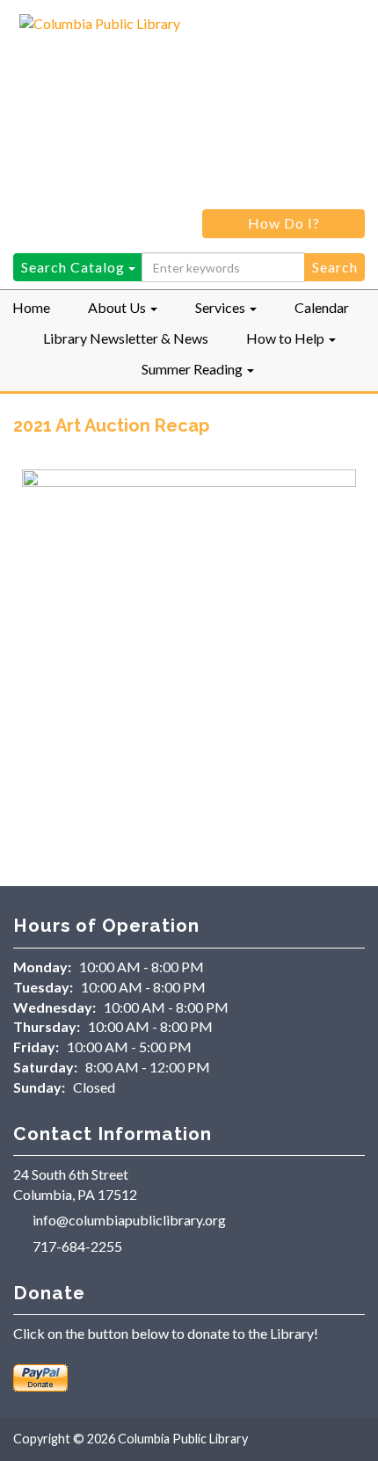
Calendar (321, 307)
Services (221, 307)
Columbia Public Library (183, 1438)
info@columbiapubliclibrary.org (129, 1219)
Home (31, 307)
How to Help (286, 338)
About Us (118, 307)
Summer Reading (193, 368)
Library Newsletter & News (125, 338)
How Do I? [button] (284, 222)
